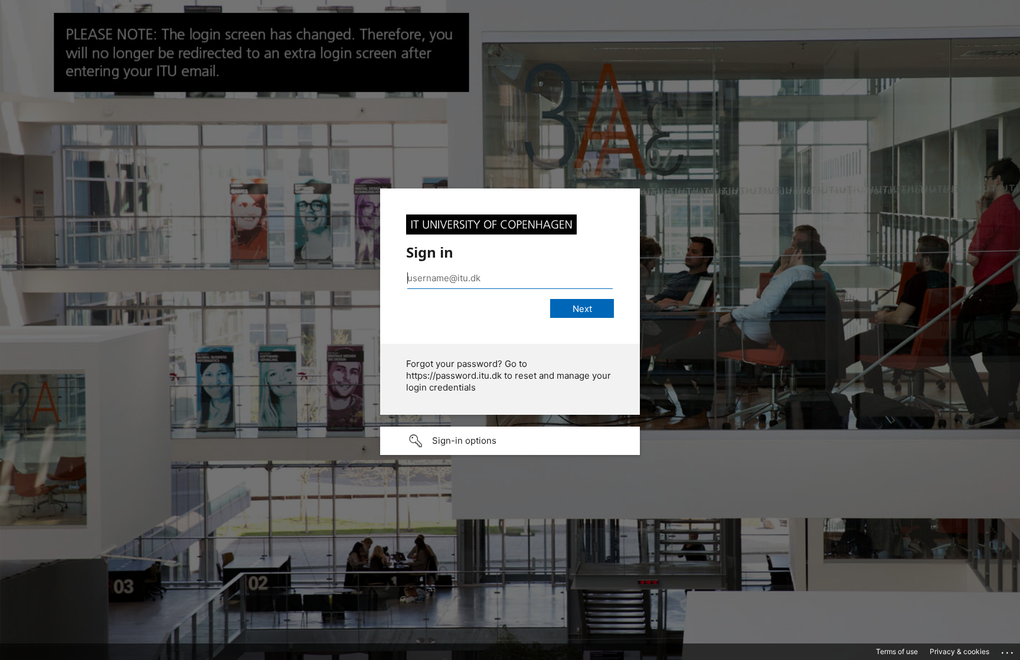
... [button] (1008, 650)
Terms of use (897, 651)
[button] (510, 441)
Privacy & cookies (959, 651)
